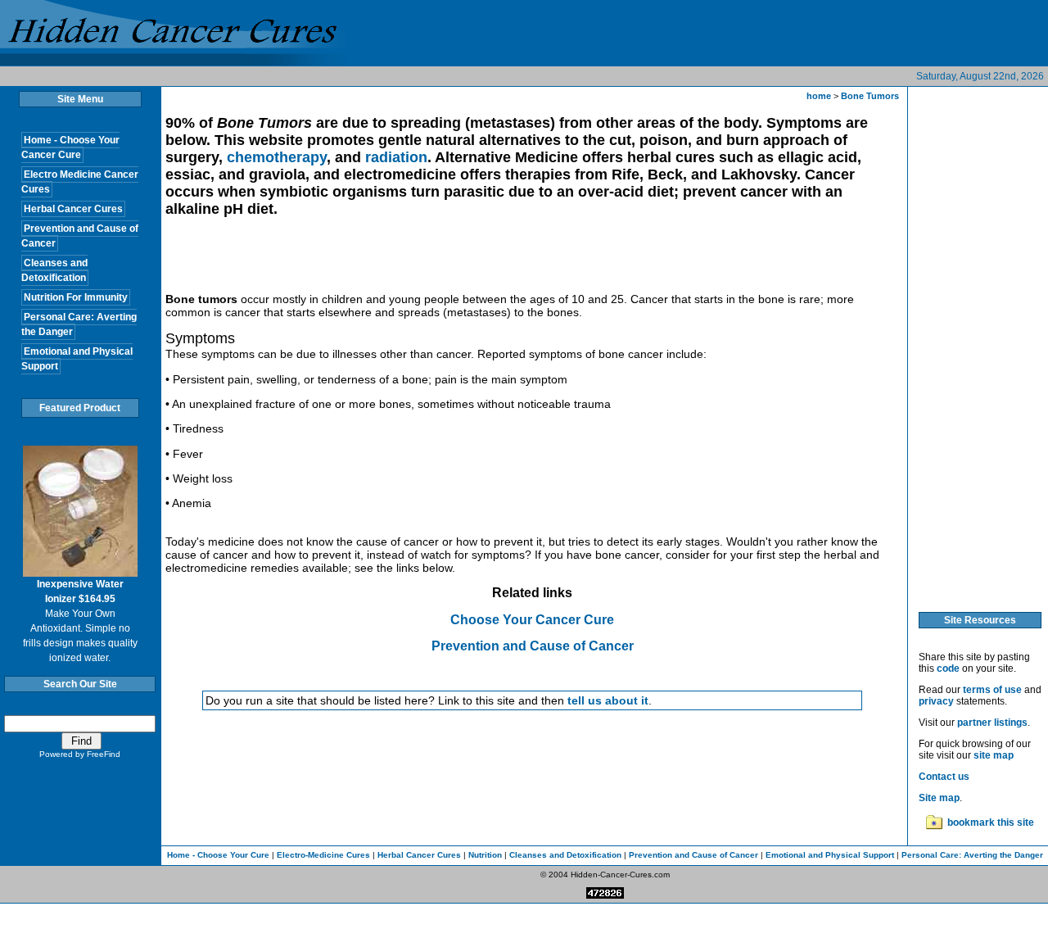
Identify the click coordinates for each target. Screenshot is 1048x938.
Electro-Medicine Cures (323, 854)
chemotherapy (277, 157)
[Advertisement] (463, 260)
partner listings (992, 722)
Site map (939, 798)
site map (993, 755)
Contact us (944, 776)
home (818, 96)
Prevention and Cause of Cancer (532, 646)
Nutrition (485, 854)
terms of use (992, 690)
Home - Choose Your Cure (218, 854)
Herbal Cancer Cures (419, 854)
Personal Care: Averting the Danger (972, 854)
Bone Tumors (870, 96)
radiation (396, 157)
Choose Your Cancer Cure (532, 620)
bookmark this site (990, 822)
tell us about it (607, 700)
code (948, 668)
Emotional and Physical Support (830, 854)
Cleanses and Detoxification (565, 854)
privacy (936, 701)
